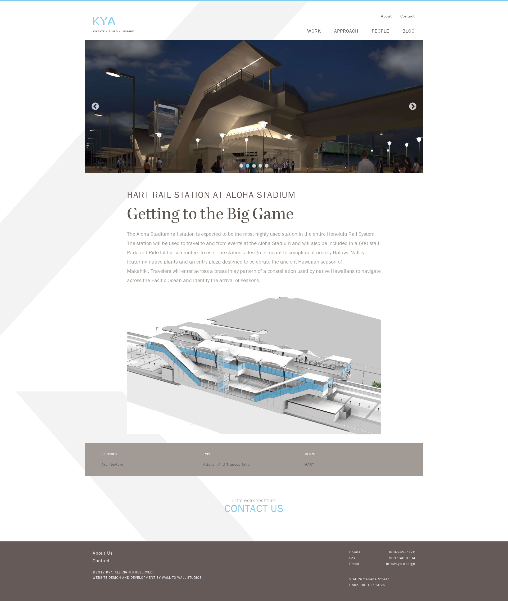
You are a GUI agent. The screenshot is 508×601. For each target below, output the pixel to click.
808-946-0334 (402, 557)
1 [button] (241, 166)
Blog (408, 31)
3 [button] (254, 166)
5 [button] (266, 166)
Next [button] (413, 106)
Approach (346, 31)
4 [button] (260, 166)
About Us (102, 553)
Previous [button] (95, 106)
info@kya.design (400, 563)
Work (314, 31)
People (380, 31)
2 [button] (247, 166)
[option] (254, 106)
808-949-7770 (402, 552)
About (386, 16)
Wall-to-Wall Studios (182, 577)
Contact (407, 16)
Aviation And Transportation (227, 464)
